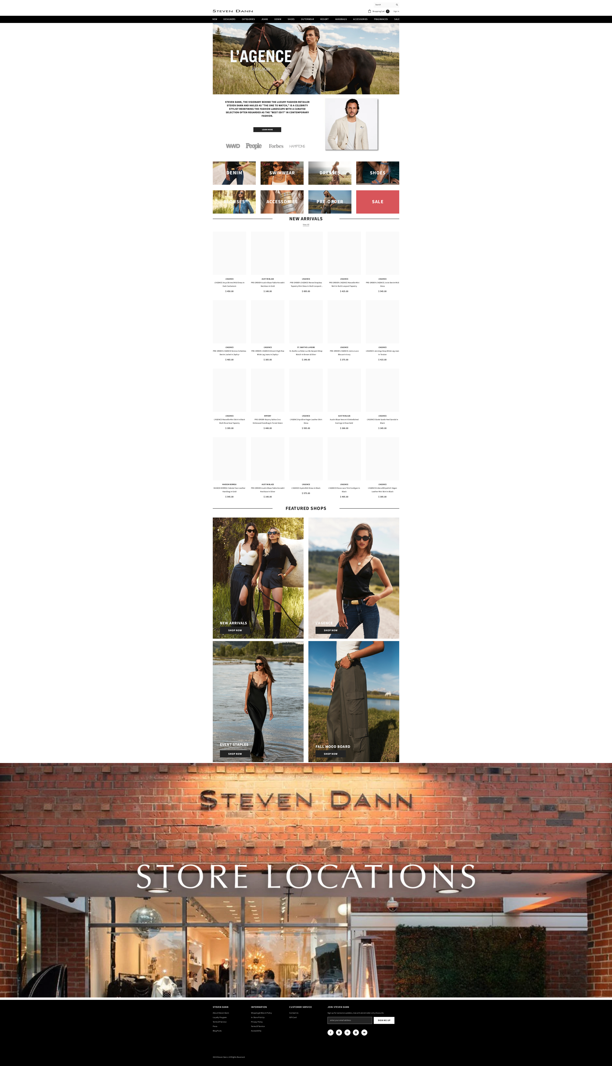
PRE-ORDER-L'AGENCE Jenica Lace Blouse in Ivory (344, 353)
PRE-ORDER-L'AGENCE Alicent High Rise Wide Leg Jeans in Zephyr (267, 353)
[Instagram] (339, 1032)
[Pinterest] (347, 1032)
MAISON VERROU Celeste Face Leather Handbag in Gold (229, 490)
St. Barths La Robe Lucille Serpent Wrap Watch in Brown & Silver (305, 353)
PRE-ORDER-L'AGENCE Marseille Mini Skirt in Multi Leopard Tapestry (344, 284)
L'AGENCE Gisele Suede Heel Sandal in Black (382, 421)
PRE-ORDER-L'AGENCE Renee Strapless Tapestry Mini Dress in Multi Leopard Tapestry (306, 284)
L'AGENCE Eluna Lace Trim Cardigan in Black (344, 490)
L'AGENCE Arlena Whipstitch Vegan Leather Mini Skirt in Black (382, 490)
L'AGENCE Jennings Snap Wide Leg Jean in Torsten (382, 353)
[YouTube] (364, 1032)
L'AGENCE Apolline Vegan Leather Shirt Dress (306, 421)
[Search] (386, 4)
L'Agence (230, 279)
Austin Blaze (268, 279)
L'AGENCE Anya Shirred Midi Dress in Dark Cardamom (229, 284)
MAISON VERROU (229, 484)
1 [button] (302, 89)
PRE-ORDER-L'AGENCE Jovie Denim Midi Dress (382, 284)
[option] (306, 58)
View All (306, 224)
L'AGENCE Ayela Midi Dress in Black (305, 488)
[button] (215, 59)
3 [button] (310, 89)
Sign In (396, 11)
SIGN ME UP (384, 1020)
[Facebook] (331, 1032)
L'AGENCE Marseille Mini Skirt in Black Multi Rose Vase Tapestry (229, 421)
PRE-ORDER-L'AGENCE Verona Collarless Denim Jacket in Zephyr (229, 353)
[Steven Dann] (306, 125)
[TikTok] (356, 1032)
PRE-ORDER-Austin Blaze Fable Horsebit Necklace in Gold (267, 284)
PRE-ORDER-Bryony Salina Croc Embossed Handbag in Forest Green (268, 421)
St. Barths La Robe (306, 347)
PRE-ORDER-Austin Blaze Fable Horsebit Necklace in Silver (267, 490)
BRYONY (267, 416)
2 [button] (306, 89)
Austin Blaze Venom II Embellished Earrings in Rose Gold (344, 421)
